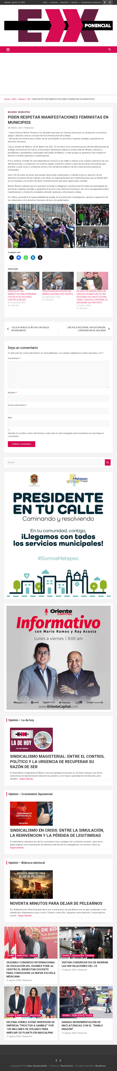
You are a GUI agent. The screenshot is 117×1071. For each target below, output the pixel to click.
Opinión (74, 2)
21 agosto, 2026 (13, 980)
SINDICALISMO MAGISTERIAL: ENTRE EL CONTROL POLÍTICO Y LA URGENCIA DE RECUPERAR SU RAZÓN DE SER (57, 761)
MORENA (90, 956)
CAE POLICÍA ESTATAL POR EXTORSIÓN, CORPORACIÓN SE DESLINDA (86, 329)
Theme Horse (66, 1066)
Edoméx (54, 2)
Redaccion (29, 128)
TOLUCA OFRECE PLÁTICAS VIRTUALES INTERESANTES (30, 329)
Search (108, 462)
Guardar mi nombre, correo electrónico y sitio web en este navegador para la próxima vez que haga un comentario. (56, 434)
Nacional (64, 2)
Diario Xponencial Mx (37, 1066)
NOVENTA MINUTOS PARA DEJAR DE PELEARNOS (56, 903)
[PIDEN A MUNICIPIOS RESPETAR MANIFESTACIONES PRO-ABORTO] (58, 281)
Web (10, 417)
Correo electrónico (17, 405)
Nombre (12, 392)
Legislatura (78, 956)
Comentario (14, 358)
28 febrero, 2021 (15, 128)
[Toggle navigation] (8, 49)
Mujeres (12, 112)
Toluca (33, 956)
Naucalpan (35, 1015)
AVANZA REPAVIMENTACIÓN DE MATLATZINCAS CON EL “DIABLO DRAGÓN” (82, 1025)
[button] (41, 226)
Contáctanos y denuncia (91, 2)
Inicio (45, 2)
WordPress (100, 1066)
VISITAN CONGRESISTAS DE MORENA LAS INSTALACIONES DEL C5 (85, 964)
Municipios (24, 112)
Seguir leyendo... (26, 779)
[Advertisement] (58, 74)
